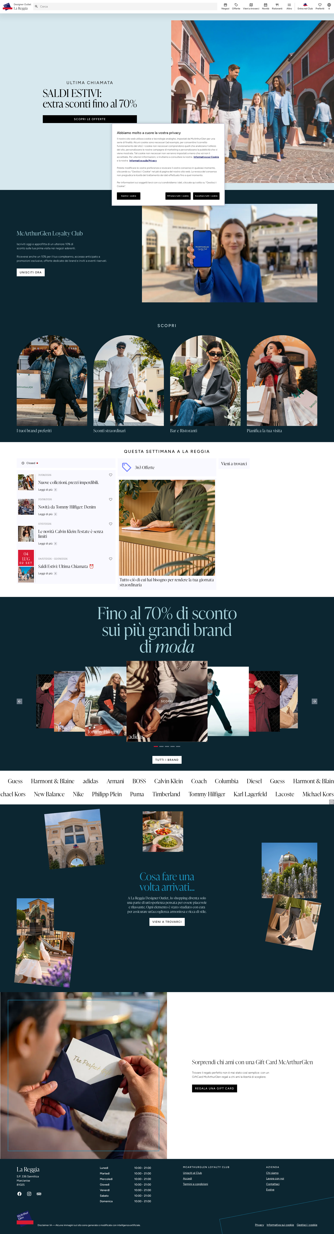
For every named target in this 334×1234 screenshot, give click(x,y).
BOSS (201, 781)
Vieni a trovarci (167, 921)
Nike (16, 794)
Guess (77, 781)
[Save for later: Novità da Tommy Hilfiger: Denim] (111, 499)
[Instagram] (29, 1194)
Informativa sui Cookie (206, 157)
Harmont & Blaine (115, 781)
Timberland (104, 794)
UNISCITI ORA (31, 272)
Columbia (26, 781)
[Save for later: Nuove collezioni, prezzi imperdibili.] (111, 475)
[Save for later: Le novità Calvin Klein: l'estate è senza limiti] (111, 524)
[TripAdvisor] (39, 1194)
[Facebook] (19, 1194)
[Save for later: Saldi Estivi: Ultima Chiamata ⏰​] (111, 559)
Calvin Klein (231, 781)
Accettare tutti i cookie (206, 196)
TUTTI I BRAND (167, 759)
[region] (168, 164)
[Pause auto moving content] (331, 802)
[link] (22, 7)
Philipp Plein (45, 794)
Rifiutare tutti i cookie (178, 196)
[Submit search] (36, 6)
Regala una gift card (214, 1088)
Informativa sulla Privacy (143, 160)
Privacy (259, 1225)
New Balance (295, 794)
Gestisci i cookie (307, 1225)
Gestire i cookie (128, 196)
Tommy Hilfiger (144, 794)
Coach (261, 781)
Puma (75, 794)
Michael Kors (256, 794)
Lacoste (222, 794)
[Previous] (19, 701)
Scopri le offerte (90, 119)
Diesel (54, 781)
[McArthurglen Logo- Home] (7, 7)
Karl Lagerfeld (188, 794)
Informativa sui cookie (280, 1225)
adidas (153, 781)
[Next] (314, 701)
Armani (177, 781)
